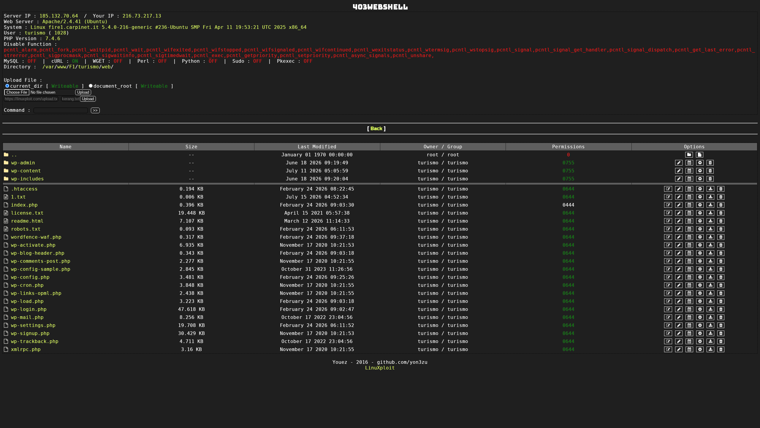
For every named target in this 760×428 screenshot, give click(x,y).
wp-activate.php (33, 245)
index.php (24, 205)
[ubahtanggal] (689, 163)
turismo (88, 67)
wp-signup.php (30, 333)
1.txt (18, 197)
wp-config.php (30, 277)
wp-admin (23, 163)
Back (376, 128)
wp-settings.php (33, 325)
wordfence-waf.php (36, 237)
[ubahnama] (679, 163)
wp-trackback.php (34, 341)
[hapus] (710, 163)
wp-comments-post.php (40, 261)
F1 (72, 67)
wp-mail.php (27, 317)
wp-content (26, 171)
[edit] (668, 189)
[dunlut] (710, 189)
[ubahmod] (700, 163)
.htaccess (24, 189)
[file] (699, 155)
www (61, 67)
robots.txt (26, 229)
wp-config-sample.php (40, 269)
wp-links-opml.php (36, 293)
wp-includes (27, 179)
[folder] (689, 155)
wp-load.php (27, 301)
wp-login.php (29, 309)
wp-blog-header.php (37, 253)
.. (14, 155)
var (49, 67)
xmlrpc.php (26, 349)
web (106, 67)
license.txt (27, 213)
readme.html (27, 221)
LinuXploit (380, 368)
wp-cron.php (27, 285)
